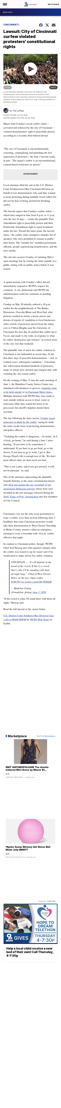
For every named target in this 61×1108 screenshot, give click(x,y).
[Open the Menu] (4, 4)
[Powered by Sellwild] (51, 901)
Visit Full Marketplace (46, 736)
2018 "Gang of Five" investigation (20, 496)
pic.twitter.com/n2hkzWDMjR (36, 581)
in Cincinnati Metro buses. (39, 392)
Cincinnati (11, 24)
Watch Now (53, 4)
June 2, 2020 (39, 592)
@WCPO (15, 581)
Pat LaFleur (18, 110)
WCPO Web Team (39, 619)
